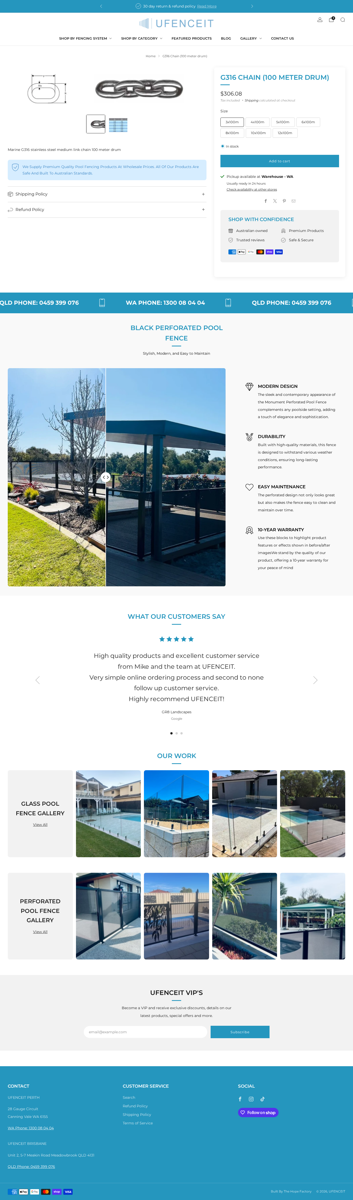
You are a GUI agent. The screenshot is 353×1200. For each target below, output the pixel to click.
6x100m (308, 122)
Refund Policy (135, 1106)
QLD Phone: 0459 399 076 (31, 1166)
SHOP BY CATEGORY (139, 38)
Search (129, 1097)
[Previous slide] (17, 88)
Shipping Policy (137, 1114)
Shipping (251, 100)
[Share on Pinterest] (284, 201)
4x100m (257, 122)
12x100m (285, 133)
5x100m (282, 122)
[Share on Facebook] (266, 201)
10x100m (258, 133)
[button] (171, 733)
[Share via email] (293, 201)
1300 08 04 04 (41, 1128)
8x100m (232, 133)
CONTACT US (282, 38)
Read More (207, 6)
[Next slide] (196, 88)
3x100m (232, 122)
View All (40, 824)
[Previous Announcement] (101, 6)
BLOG (226, 38)
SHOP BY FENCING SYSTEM (83, 38)
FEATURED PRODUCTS (192, 38)
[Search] (342, 19)
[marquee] (176, 303)
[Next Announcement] (252, 6)
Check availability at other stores (252, 189)
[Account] (320, 19)
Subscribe (240, 1032)
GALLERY (248, 38)
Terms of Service (138, 1123)
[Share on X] (275, 201)
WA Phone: (18, 1128)
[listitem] (176, 6)
